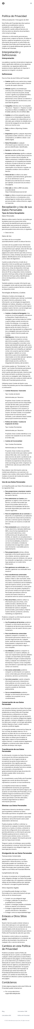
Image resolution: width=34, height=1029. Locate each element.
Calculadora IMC (6, 1015)
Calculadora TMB (22, 1011)
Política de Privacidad (23, 1015)
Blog (3, 1011)
